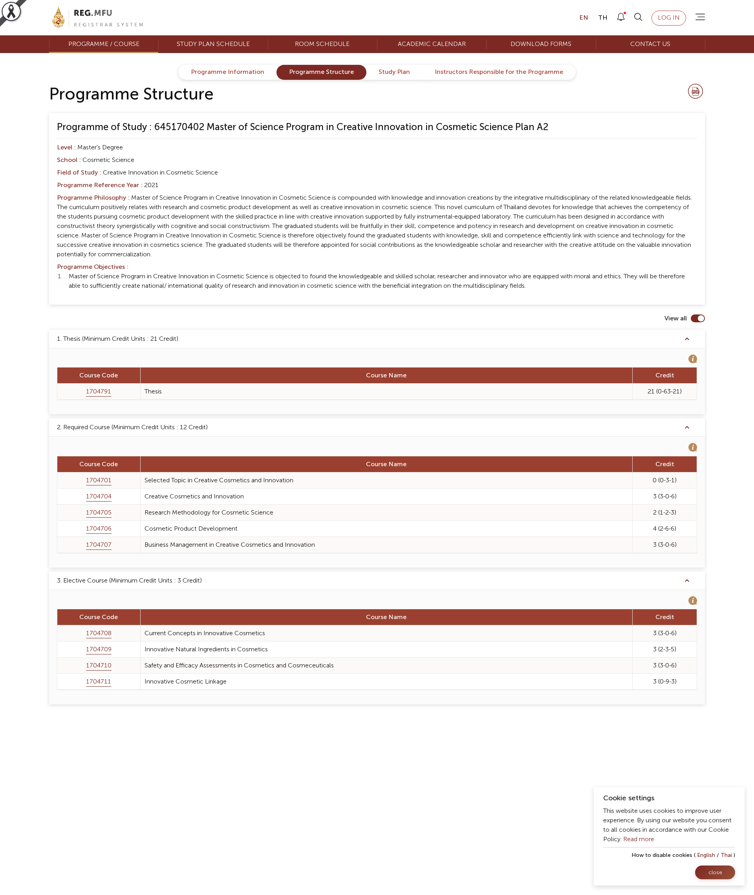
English (706, 855)
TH (602, 17)
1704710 (99, 665)
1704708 (99, 633)
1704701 (99, 480)
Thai (726, 855)
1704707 (99, 544)
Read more (638, 839)
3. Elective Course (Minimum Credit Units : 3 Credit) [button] (129, 580)
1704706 (99, 528)
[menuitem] (103, 44)
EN (584, 17)
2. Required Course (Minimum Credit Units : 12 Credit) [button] (132, 427)
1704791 (98, 391)
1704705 (99, 512)
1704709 (99, 649)
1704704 (99, 496)
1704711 (98, 681)
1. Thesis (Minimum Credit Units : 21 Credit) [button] (117, 339)
